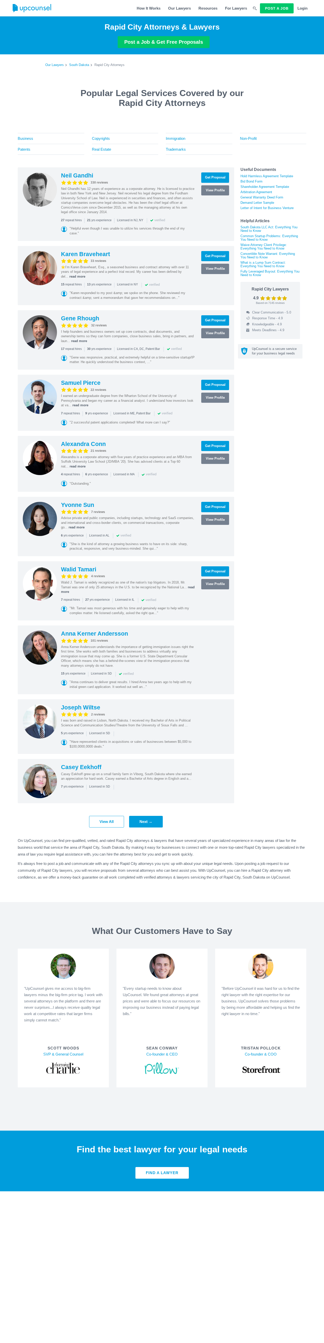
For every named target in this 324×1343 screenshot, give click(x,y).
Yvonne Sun (77, 505)
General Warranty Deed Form (261, 197)
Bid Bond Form (251, 181)
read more (77, 276)
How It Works (148, 8)
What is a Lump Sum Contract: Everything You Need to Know (263, 264)
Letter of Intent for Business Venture (267, 208)
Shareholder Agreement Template (264, 187)
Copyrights (101, 138)
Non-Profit (248, 138)
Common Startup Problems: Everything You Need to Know (269, 237)
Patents (24, 149)
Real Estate (101, 149)
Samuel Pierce (80, 382)
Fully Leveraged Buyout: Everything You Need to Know (269, 273)
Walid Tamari (78, 569)
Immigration (175, 138)
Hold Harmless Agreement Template (266, 176)
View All (106, 821)
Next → (145, 821)
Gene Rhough (80, 318)
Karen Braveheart (85, 254)
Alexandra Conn (83, 444)
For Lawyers (236, 8)
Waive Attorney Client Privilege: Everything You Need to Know (263, 246)
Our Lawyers (179, 8)
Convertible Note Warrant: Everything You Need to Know (267, 255)
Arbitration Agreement (256, 192)
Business (25, 138)
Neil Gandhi (77, 175)
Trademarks (176, 149)
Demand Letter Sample (257, 203)
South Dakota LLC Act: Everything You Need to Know (268, 229)
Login (302, 8)
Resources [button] (207, 8)
